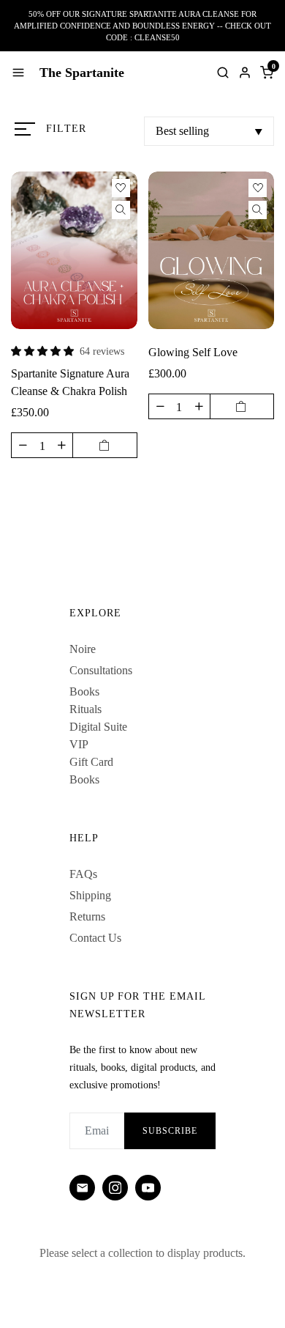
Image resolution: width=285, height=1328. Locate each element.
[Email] (82, 1187)
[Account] (244, 72)
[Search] (222, 72)
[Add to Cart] (104, 445)
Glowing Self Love (193, 352)
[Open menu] (18, 72)
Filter (66, 128)
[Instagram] (115, 1187)
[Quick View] (121, 210)
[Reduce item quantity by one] (22, 445)
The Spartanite (81, 72)
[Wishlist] (121, 188)
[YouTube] (148, 1187)
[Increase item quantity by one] (61, 445)
